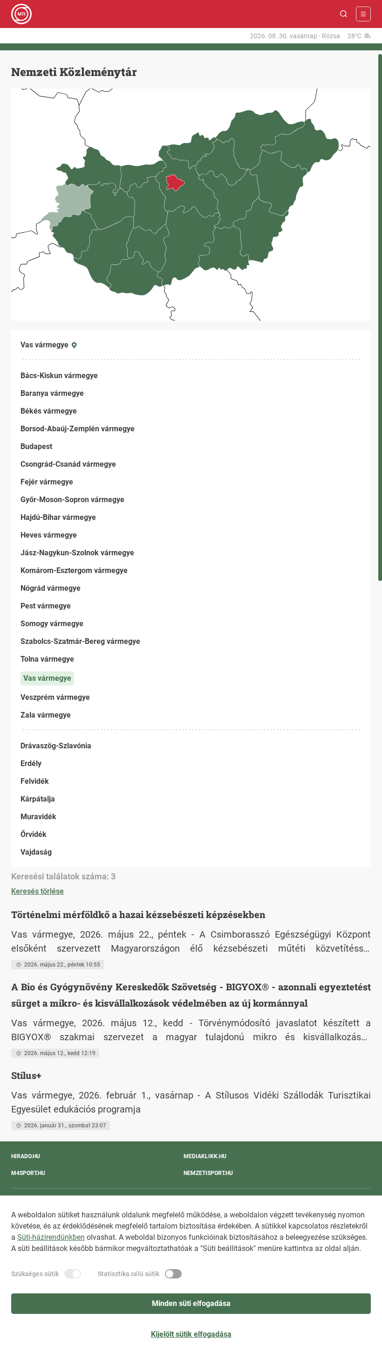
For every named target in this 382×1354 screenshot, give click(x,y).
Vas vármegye (47, 678)
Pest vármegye (45, 605)
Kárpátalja (37, 798)
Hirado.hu (25, 1156)
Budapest (36, 446)
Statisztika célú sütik (128, 1274)
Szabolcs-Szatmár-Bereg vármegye (80, 641)
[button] (343, 14)
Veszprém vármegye (55, 697)
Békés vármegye (48, 411)
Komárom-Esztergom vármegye (74, 570)
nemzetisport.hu (208, 1173)
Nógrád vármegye (50, 588)
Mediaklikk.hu (205, 1156)
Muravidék (38, 816)
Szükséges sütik (35, 1274)
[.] (21, 14)
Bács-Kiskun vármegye (59, 375)
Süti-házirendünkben (51, 1237)
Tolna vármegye (47, 659)
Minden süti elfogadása (191, 1303)
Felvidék (34, 781)
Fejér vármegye (46, 481)
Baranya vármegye (52, 393)
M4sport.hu (28, 1173)
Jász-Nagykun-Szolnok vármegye (77, 552)
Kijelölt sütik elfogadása (191, 1334)
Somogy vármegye (51, 623)
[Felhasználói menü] (363, 14)
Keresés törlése (37, 891)
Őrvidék (33, 834)
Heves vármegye (48, 535)
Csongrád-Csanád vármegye (68, 464)
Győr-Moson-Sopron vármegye (72, 499)
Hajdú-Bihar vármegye (58, 517)
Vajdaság (36, 852)
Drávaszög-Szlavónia (55, 745)
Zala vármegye (45, 715)
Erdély (30, 763)
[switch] (72, 1273)
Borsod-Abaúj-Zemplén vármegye (77, 428)
